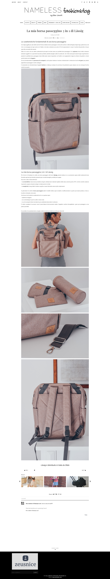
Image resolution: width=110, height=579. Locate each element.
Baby (45, 22)
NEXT (83, 470)
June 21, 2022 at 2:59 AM (47, 504)
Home (14, 2)
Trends (40, 22)
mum (56, 37)
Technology (75, 22)
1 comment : (62, 37)
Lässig (55, 175)
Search (88, 22)
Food (82, 22)
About (19, 2)
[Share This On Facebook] (55, 494)
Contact (25, 2)
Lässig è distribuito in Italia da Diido (55, 465)
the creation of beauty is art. (33, 504)
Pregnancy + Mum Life (54, 22)
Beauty (34, 22)
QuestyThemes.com (57, 577)
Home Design (66, 22)
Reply (86, 515)
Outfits (27, 22)
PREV (26, 470)
